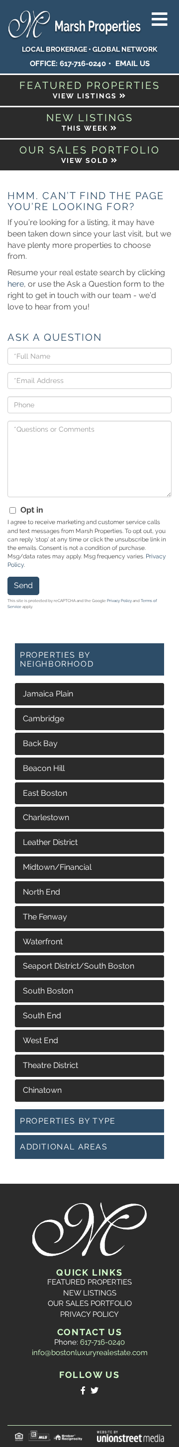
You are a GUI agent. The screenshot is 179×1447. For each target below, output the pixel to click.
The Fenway (45, 916)
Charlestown (46, 817)
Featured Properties (89, 1282)
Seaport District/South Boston (78, 966)
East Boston (45, 793)
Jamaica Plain (48, 693)
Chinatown (42, 1090)
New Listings (89, 1293)
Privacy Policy (119, 600)
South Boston (48, 990)
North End (41, 892)
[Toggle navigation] (160, 19)
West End (40, 1040)
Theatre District (50, 1065)
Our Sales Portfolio (90, 1303)
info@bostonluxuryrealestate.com (90, 1352)
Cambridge (43, 718)
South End (42, 1015)
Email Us (132, 63)
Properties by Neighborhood (56, 659)
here (15, 284)
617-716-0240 (83, 63)
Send (23, 585)
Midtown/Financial (57, 867)
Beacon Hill (44, 768)
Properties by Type (68, 1121)
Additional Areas (64, 1146)
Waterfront (43, 941)
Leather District (50, 842)
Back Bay (40, 743)
